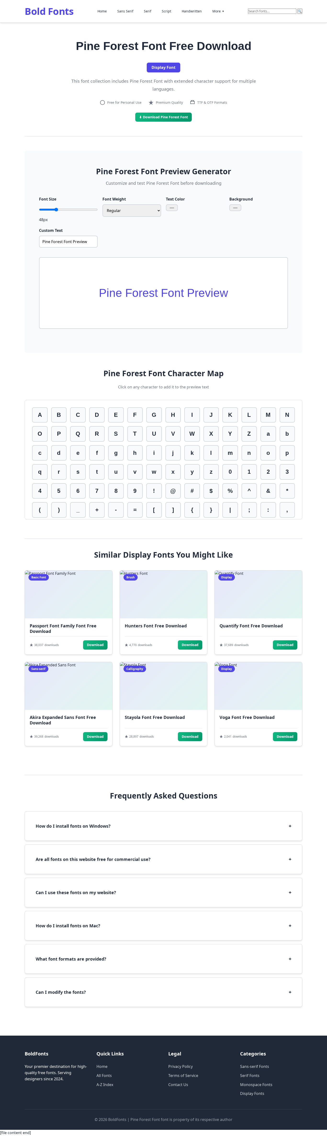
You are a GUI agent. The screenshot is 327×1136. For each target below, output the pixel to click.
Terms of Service (183, 1075)
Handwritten (192, 11)
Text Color (175, 199)
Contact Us (178, 1084)
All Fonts (104, 1075)
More (218, 11)
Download (95, 644)
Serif (147, 11)
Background (241, 199)
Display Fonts (252, 1093)
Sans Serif (125, 11)
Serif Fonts (249, 1075)
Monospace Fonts (256, 1084)
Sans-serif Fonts (254, 1066)
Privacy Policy (180, 1066)
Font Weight (114, 199)
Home (102, 11)
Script (166, 11)
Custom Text (51, 230)
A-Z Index (104, 1084)
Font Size (47, 199)
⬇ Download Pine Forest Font (163, 117)
